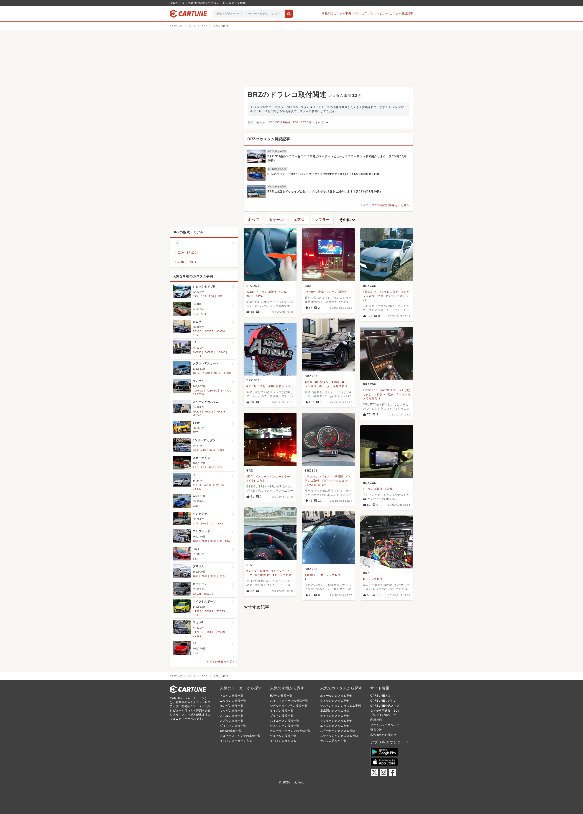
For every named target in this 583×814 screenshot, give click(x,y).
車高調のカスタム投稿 (334, 710)
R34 (211, 467)
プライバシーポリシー (384, 724)
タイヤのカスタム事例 (334, 700)
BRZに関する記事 (277, 151)
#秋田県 (338, 476)
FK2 (220, 296)
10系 (195, 541)
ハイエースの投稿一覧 (284, 720)
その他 (347, 220)
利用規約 (376, 719)
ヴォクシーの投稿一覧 (284, 725)
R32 (195, 467)
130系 (196, 373)
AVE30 (208, 485)
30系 (213, 541)
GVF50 (197, 352)
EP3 (203, 296)
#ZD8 (250, 291)
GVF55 (209, 352)
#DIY (249, 476)
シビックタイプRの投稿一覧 (288, 705)
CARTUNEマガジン (383, 700)
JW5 (195, 432)
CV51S (197, 635)
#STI (249, 296)
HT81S (197, 611)
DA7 (212, 523)
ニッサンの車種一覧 (233, 700)
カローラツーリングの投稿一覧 (290, 730)
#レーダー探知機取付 (333, 386)
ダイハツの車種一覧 (233, 725)
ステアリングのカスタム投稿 (339, 735)
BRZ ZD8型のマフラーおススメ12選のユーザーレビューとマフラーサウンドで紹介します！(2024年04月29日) (336, 158)
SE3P (196, 558)
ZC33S (197, 615)
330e (221, 449)
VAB (195, 506)
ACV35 (209, 331)
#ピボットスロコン (334, 480)
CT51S (209, 632)
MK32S (197, 411)
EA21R (208, 593)
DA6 (203, 523)
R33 (203, 467)
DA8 (220, 523)
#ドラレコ (278, 571)
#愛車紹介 (369, 291)
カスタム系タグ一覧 (333, 740)
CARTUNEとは (380, 695)
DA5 (195, 523)
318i (203, 449)
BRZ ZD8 (252, 286)
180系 (217, 373)
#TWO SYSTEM (315, 484)
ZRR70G (226, 390)
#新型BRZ (322, 382)
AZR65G (212, 390)
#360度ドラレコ (279, 386)
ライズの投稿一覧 (281, 710)
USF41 (197, 356)
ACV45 (197, 335)
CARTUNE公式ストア (385, 705)
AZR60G (198, 390)
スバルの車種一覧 (231, 715)
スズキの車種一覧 (231, 720)
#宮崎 (335, 382)
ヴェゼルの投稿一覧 (283, 735)
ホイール (276, 220)
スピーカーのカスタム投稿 (337, 730)
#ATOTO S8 (388, 390)
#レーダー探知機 (257, 571)
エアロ (299, 220)
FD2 (211, 296)
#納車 (308, 382)
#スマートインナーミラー (273, 476)
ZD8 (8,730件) (303, 122)
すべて (322, 122)
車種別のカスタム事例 (336, 13)
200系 (227, 373)
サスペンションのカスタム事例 (340, 705)
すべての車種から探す (220, 661)
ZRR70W (198, 394)
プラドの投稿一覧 (281, 715)
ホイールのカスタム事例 (336, 695)
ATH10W (225, 541)
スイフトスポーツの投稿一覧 (289, 700)
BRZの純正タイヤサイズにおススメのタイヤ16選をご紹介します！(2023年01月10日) (324, 191)
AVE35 (220, 485)
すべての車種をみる (283, 740)
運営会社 (376, 729)
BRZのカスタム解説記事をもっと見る (384, 205)
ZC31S (209, 611)
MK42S (209, 411)
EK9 (195, 296)
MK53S (221, 411)
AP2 (203, 313)
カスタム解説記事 (401, 13)
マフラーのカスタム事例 (336, 720)
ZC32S (220, 611)
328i (195, 449)
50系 (222, 576)
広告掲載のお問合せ (383, 734)
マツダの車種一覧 (231, 710)
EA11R (197, 593)
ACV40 (220, 331)
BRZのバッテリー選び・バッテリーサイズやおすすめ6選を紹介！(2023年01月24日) (323, 174)
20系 (204, 541)
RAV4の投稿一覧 (281, 695)
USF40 (221, 352)
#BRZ (283, 291)
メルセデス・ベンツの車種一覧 (240, 735)
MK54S (197, 415)
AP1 (195, 313)
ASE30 (197, 485)
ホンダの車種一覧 (231, 705)
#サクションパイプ (317, 476)
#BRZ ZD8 (370, 390)
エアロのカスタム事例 (334, 725)
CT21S (197, 632)
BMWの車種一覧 (231, 730)
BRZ (308, 286)
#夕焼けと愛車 (314, 291)
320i (212, 449)
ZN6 (195, 653)
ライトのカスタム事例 (334, 715)
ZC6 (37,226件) (279, 122)
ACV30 (197, 331)
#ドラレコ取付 (266, 291)
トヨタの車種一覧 (231, 695)
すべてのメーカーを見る (236, 740)
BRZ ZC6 (369, 286)
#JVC (259, 296)
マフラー (322, 220)
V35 (219, 467)
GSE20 (197, 488)
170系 (206, 373)
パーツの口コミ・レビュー (370, 13)
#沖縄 (389, 488)
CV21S (220, 632)
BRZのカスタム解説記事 (268, 139)
